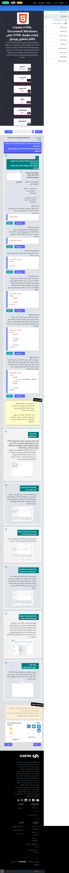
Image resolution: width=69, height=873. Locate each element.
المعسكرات (41, 2)
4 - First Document (58, 20)
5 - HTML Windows (58, 23)
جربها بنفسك (19, 223)
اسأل (34, 2)
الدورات (48, 2)
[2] (11, 733)
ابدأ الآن (5, 2)
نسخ (9, 223)
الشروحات (55, 2)
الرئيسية (61, 2)
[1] (11, 729)
